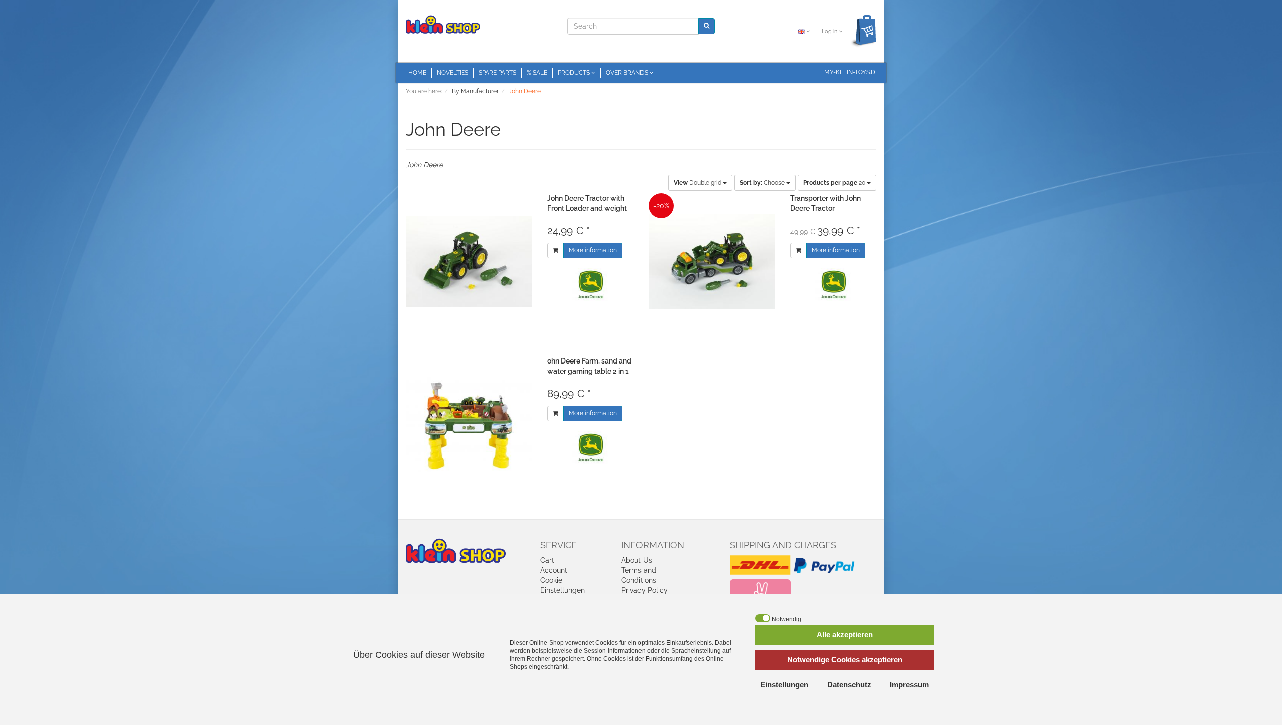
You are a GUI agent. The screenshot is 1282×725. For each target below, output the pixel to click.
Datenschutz (849, 684)
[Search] (706, 26)
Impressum (909, 684)
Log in (830, 31)
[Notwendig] (762, 618)
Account (553, 570)
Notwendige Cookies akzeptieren (844, 659)
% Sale (537, 72)
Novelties (452, 72)
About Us (636, 560)
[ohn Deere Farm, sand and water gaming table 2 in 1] (469, 425)
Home (417, 72)
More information (593, 250)
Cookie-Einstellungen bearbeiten (562, 590)
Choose (763, 182)
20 (835, 182)
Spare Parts (497, 72)
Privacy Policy (644, 590)
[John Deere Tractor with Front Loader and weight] (469, 262)
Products (574, 72)
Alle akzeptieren (845, 634)
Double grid (698, 182)
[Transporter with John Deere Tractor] (712, 262)
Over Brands (628, 72)
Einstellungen (784, 684)
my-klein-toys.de (851, 72)
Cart (547, 560)
